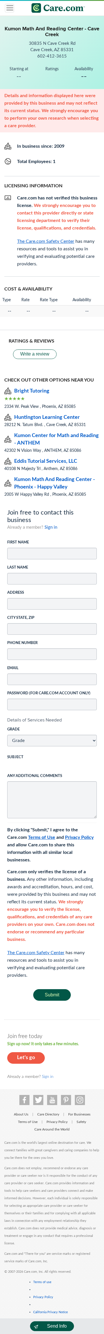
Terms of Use (41, 837)
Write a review (34, 353)
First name (18, 542)
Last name (17, 567)
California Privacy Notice (50, 1312)
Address (15, 593)
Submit (52, 994)
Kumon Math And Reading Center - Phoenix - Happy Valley (54, 483)
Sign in (50, 527)
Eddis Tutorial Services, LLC (45, 461)
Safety (81, 1122)
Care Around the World (52, 1129)
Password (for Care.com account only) (48, 693)
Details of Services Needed (34, 720)
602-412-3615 (52, 56)
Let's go (26, 1057)
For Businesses (79, 1114)
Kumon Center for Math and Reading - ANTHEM (56, 439)
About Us (21, 1114)
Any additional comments (34, 776)
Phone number (22, 643)
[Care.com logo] (55, 9)
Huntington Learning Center (47, 417)
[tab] (52, 720)
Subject (15, 757)
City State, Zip (20, 618)
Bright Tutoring (31, 391)
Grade (13, 729)
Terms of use (42, 1282)
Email (12, 668)
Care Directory (48, 1114)
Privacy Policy (79, 837)
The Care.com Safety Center (35, 952)
